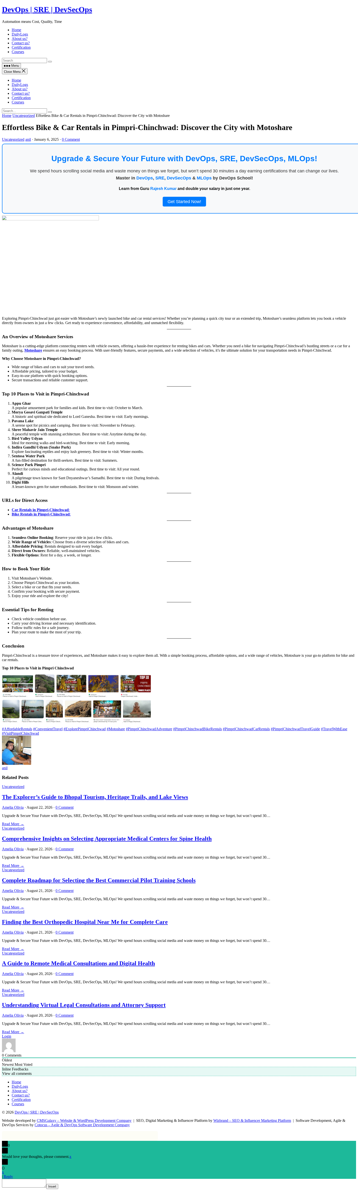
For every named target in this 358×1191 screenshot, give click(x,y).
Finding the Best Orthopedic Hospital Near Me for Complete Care (85, 922)
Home (16, 80)
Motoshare (33, 350)
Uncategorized (23, 115)
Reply (8, 1176)
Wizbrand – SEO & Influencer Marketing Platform (252, 1120)
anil (28, 139)
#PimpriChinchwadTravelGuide (295, 729)
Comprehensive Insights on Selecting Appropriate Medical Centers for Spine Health (107, 838)
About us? (20, 89)
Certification (21, 98)
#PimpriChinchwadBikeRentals (197, 729)
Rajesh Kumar (163, 189)
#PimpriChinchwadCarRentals (246, 729)
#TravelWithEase (334, 729)
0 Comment (71, 139)
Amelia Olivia (13, 807)
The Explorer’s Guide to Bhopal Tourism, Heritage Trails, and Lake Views (95, 797)
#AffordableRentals (17, 729)
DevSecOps (179, 178)
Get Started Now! (184, 201)
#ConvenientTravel (48, 729)
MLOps (204, 178)
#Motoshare (116, 729)
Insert (52, 1186)
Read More (13, 824)
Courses (18, 102)
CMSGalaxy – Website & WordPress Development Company (84, 1120)
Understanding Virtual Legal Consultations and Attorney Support (84, 1005)
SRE (159, 178)
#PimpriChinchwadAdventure (149, 729)
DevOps (144, 178)
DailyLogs (20, 85)
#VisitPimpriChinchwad (20, 733)
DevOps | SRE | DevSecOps (47, 9)
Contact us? (21, 93)
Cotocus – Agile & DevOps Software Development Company (82, 1125)
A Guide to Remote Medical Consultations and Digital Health (78, 963)
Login (6, 1036)
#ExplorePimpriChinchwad (85, 729)
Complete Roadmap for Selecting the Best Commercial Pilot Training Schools (99, 880)
